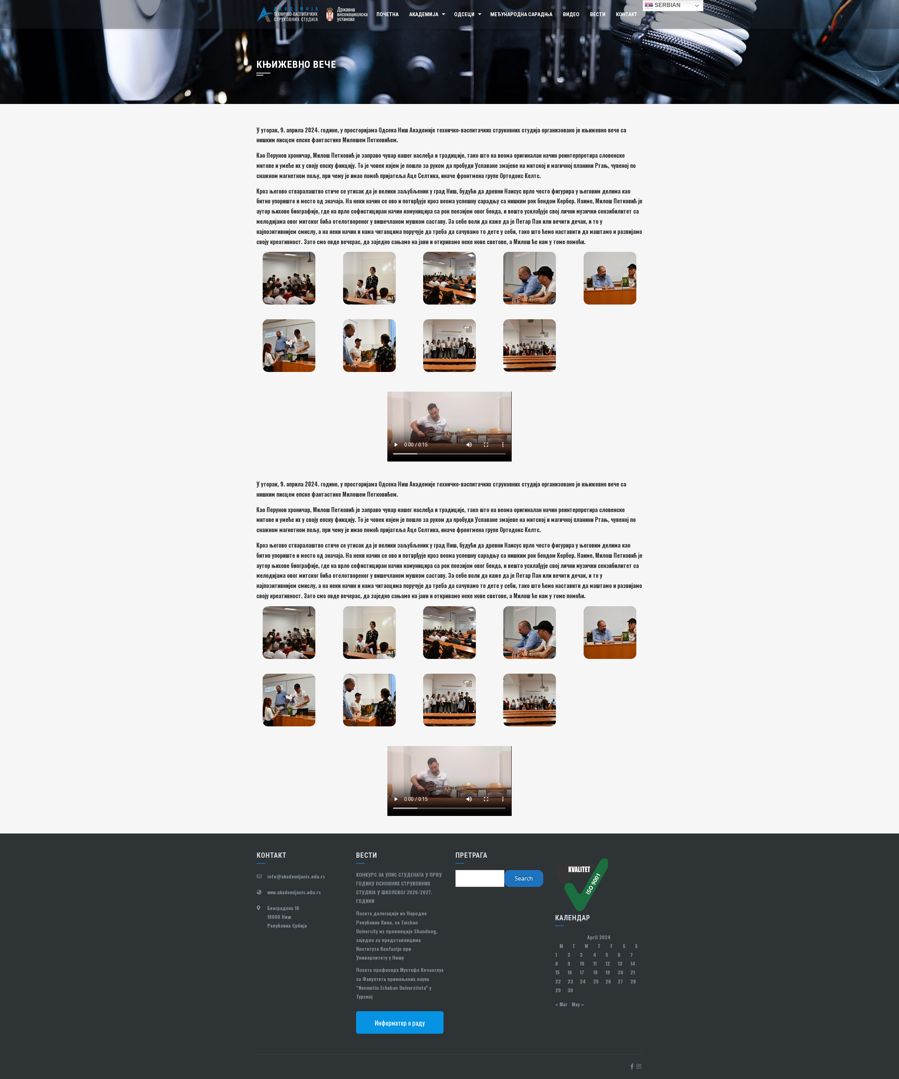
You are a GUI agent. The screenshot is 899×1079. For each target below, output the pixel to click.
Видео (571, 14)
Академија (423, 14)
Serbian (667, 5)
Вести (597, 14)
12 (607, 963)
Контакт (626, 14)
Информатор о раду (400, 1022)
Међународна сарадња (521, 14)
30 (570, 990)
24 (583, 981)
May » (578, 1004)
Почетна (387, 14)
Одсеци (464, 14)
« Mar (561, 1004)
